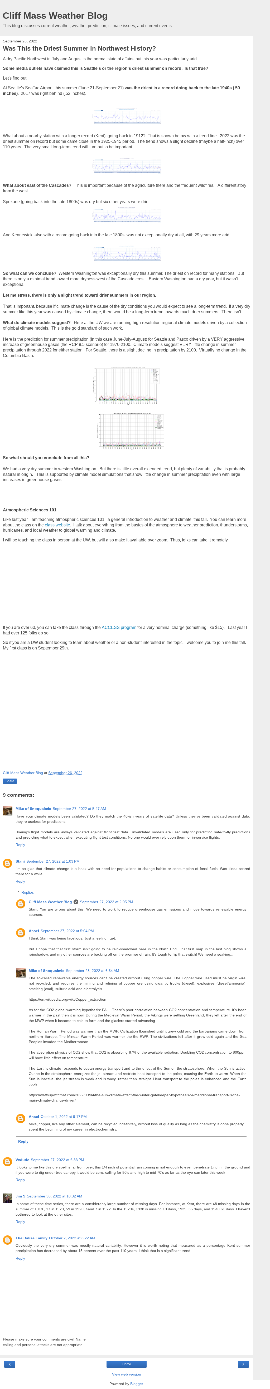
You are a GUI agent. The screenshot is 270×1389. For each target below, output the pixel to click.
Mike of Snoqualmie (33, 808)
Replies (27, 892)
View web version (126, 1374)
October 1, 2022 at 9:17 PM (64, 1116)
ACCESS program (119, 627)
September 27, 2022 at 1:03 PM (53, 861)
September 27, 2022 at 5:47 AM (79, 808)
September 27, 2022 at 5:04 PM (67, 931)
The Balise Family (31, 1238)
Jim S (20, 1196)
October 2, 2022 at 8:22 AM (72, 1238)
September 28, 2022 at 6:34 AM (92, 971)
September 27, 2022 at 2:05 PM (106, 902)
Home (126, 1364)
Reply (20, 845)
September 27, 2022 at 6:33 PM (57, 1160)
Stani (20, 861)
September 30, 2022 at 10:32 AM (54, 1196)
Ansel (34, 931)
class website (57, 525)
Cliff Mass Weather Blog (55, 16)
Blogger (136, 1384)
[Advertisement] (99, 584)
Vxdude (22, 1160)
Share (10, 781)
